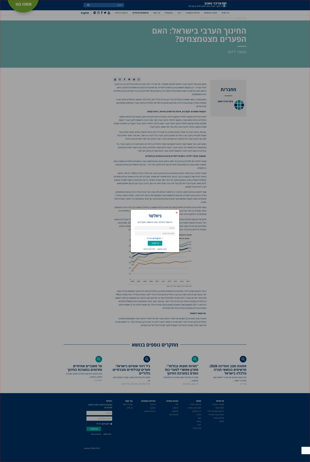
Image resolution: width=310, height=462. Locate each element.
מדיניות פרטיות (149, 249)
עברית (149, 238)
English (158, 238)
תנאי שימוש (162, 249)
